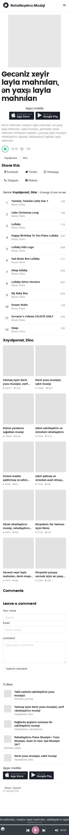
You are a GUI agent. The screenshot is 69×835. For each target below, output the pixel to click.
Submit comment (16, 668)
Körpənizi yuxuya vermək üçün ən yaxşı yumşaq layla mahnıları (50, 576)
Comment (9, 638)
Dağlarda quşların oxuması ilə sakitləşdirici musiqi (33, 724)
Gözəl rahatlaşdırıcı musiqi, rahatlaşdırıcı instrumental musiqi (16, 528)
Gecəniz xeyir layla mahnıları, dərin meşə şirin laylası (17, 576)
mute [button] (56, 830)
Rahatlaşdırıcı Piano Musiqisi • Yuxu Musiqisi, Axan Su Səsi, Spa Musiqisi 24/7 (37, 740)
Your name (9, 610)
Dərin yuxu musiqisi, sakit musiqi (35, 756)
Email (6, 623)
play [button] (35, 830)
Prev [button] (27, 830)
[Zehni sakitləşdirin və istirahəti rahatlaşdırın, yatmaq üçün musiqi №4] (50, 408)
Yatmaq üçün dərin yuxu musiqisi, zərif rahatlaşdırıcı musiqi (16, 383)
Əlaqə (7, 787)
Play (7, 203)
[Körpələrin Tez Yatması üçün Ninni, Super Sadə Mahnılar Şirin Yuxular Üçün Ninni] (50, 505)
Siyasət (17, 787)
